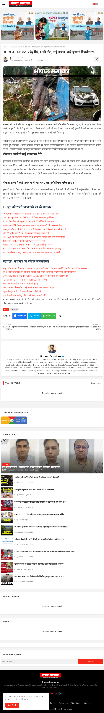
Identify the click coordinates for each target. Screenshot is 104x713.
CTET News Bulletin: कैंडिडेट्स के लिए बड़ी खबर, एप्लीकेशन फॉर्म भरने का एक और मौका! (44, 552)
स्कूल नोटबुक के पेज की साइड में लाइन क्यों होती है (22, 291)
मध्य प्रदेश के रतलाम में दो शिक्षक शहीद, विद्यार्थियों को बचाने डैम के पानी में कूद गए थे (40, 502)
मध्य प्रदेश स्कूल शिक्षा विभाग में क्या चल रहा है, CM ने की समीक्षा (34, 490)
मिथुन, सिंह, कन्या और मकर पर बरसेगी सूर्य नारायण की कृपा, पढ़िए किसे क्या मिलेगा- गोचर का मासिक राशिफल (45, 268)
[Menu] (3, 4)
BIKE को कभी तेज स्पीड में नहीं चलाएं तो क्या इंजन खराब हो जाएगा (28, 287)
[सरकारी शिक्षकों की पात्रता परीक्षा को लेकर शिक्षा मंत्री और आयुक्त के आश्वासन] (7, 567)
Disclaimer (75, 703)
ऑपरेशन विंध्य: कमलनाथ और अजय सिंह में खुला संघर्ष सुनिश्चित (27, 244)
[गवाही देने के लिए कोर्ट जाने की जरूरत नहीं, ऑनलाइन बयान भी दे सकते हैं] (7, 480)
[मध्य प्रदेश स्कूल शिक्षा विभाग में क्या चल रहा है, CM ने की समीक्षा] (7, 492)
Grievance (63, 703)
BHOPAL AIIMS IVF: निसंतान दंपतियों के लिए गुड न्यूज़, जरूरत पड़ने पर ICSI (39, 576)
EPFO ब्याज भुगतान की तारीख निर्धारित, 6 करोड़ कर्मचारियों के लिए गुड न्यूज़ (32, 248)
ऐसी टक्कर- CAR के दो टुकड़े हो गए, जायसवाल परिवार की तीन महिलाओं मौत (32, 225)
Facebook (21, 316)
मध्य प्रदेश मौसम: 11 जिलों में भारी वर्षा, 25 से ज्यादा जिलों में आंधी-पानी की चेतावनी (34, 229)
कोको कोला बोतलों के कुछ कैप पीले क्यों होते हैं (20, 284)
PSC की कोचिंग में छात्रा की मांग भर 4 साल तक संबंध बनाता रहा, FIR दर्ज (31, 252)
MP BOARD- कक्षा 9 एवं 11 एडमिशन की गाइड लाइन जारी (26, 233)
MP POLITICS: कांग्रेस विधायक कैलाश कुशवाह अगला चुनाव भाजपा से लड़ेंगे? (39, 514)
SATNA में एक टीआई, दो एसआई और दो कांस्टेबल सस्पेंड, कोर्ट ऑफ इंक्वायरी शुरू (34, 237)
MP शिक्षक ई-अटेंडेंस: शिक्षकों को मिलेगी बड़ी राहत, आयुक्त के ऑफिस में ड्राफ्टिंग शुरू (40, 527)
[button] (95, 4)
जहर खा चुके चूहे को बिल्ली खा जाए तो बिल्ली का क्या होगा (25, 280)
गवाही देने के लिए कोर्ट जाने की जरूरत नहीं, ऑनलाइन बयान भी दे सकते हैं (36, 477)
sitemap (86, 703)
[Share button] (60, 316)
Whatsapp (50, 316)
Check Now (21, 699)
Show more (96, 383)
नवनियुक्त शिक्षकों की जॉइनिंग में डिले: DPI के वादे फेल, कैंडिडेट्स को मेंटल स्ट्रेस (39, 539)
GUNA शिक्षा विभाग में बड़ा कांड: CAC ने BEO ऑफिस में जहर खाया (28, 221)
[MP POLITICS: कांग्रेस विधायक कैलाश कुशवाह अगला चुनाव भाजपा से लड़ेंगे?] (7, 517)
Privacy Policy (49, 703)
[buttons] (52, 693)
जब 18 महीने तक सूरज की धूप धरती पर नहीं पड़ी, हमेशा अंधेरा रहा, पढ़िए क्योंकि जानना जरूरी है (39, 272)
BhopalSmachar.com (63, 709)
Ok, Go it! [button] (12, 705)
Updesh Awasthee (50, 356)
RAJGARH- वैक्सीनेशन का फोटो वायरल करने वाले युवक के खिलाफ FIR (31, 213)
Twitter (35, 316)
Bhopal (13, 47)
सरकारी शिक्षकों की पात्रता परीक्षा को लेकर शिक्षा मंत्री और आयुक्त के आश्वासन (38, 564)
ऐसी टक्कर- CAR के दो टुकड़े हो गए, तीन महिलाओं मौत (24, 241)
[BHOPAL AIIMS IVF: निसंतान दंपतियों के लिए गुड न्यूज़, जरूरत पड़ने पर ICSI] (7, 579)
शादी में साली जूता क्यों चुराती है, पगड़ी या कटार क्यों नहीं (24, 295)
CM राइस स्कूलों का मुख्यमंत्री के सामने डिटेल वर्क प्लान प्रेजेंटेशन (28, 217)
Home (5, 47)
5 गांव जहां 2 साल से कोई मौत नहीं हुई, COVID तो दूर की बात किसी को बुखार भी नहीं (35, 276)
